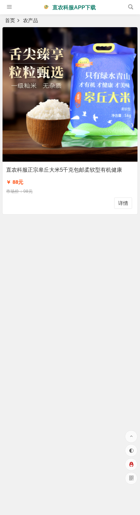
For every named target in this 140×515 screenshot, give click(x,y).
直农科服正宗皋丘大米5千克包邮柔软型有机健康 (64, 170)
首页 (10, 20)
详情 (123, 203)
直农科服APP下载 (73, 7)
